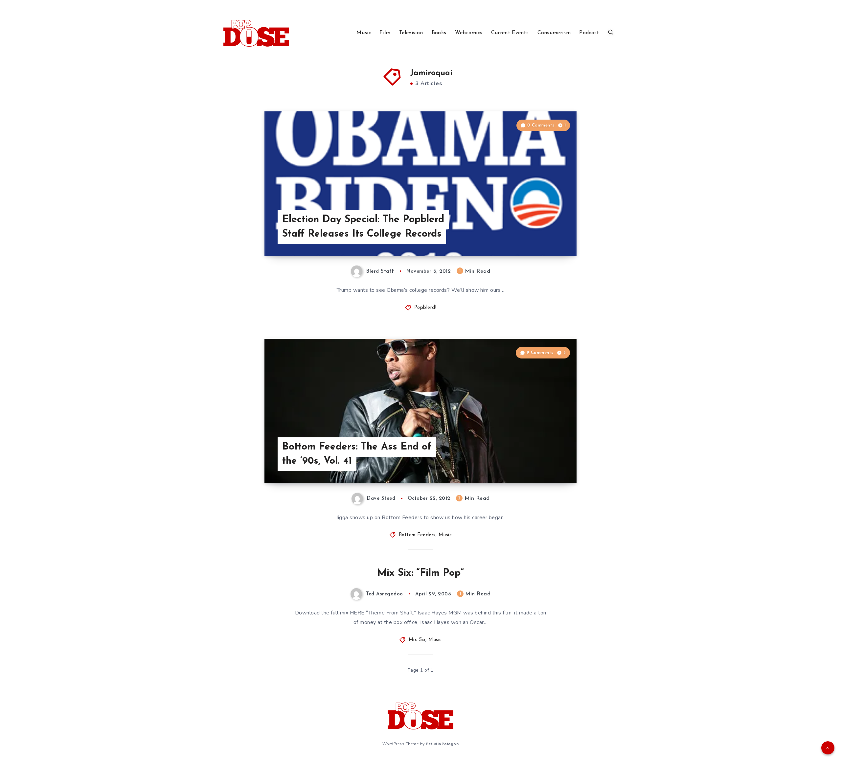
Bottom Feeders (417, 535)
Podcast (589, 32)
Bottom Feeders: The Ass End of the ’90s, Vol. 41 (356, 454)
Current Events (510, 32)
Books (439, 32)
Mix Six (417, 639)
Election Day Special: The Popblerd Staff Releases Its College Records (363, 227)
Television (411, 32)
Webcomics (469, 32)
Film (384, 32)
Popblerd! (425, 307)
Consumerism (554, 32)
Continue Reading (545, 236)
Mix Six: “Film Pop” (420, 573)
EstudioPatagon (442, 744)
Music (363, 32)
